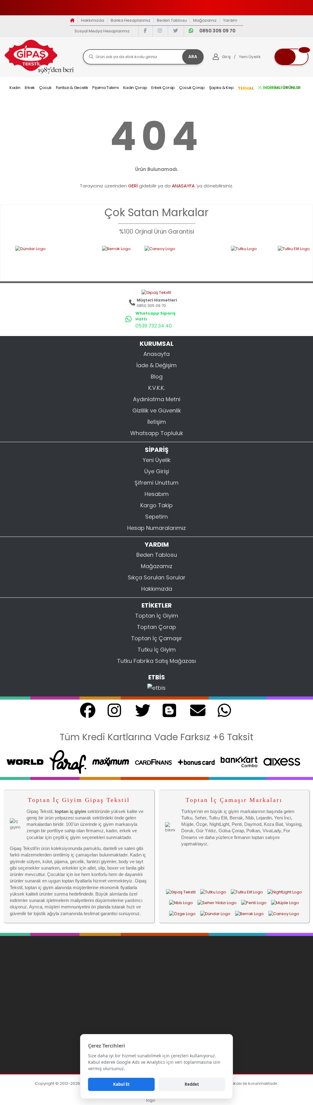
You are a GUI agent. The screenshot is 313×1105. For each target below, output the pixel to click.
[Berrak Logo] (92, 259)
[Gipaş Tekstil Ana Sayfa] (181, 892)
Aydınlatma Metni (156, 399)
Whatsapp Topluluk (156, 433)
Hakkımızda (92, 20)
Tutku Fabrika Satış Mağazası (156, 661)
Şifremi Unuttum (156, 482)
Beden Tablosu (172, 20)
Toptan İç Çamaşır (156, 638)
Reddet (192, 1084)
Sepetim (156, 516)
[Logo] (39, 56)
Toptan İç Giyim (156, 615)
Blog (157, 376)
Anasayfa (156, 354)
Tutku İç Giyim (157, 649)
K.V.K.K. (156, 388)
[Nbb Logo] (181, 903)
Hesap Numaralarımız (156, 528)
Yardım (230, 20)
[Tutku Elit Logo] (275, 259)
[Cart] (291, 57)
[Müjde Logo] (285, 903)
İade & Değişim (156, 365)
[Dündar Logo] (215, 914)
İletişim (156, 422)
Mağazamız (205, 20)
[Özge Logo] (182, 914)
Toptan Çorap (156, 627)
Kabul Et (121, 1084)
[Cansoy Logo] (157, 259)
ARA (192, 57)
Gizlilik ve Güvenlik (156, 410)
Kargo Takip (156, 505)
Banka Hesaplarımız (130, 20)
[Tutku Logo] (223, 259)
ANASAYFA (183, 186)
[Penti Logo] (254, 903)
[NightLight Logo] (284, 892)
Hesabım (157, 494)
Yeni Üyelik (157, 460)
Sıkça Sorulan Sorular (157, 577)
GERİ (133, 186)
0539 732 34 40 (153, 325)
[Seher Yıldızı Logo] (217, 903)
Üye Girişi (156, 471)
